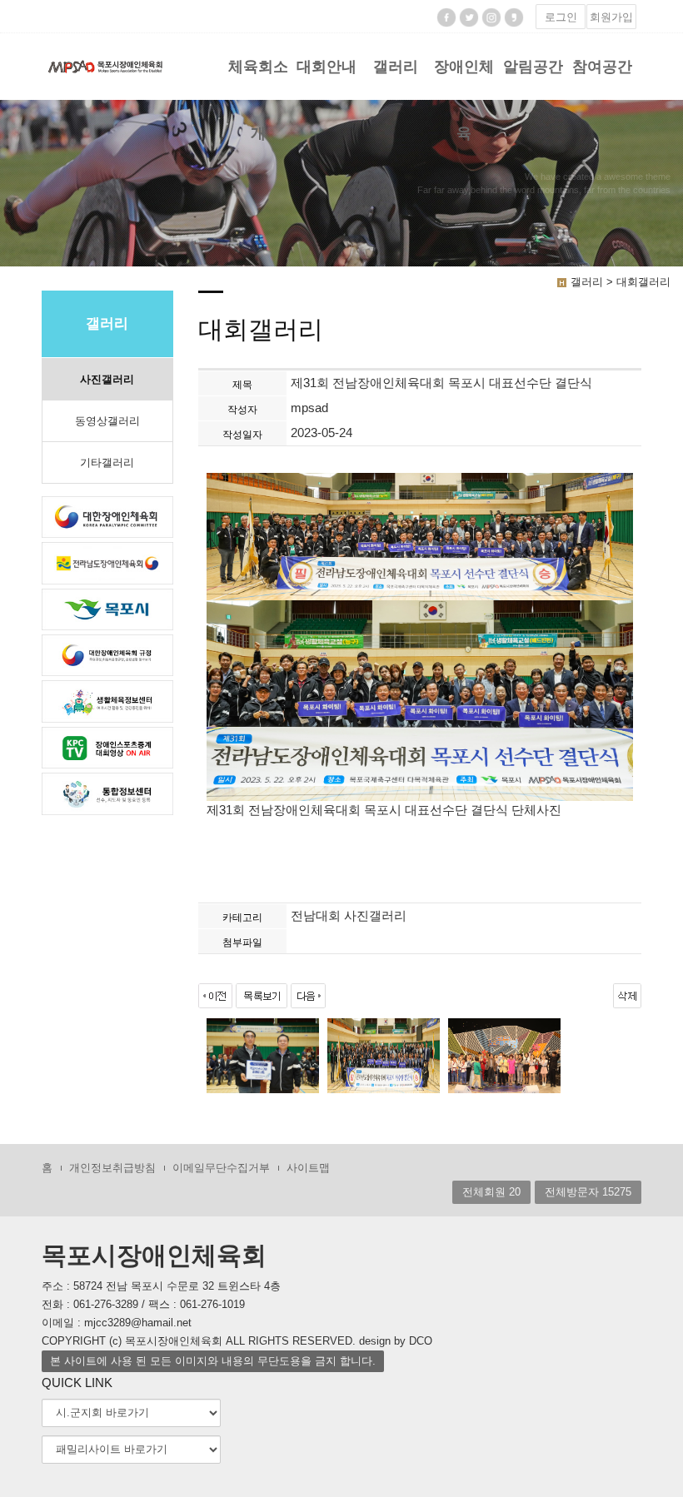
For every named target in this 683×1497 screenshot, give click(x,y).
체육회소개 (258, 79)
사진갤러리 (107, 379)
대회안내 (326, 66)
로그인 (561, 17)
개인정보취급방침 (112, 1167)
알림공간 (533, 66)
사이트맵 (308, 1167)
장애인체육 (464, 79)
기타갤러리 (107, 462)
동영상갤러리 (107, 421)
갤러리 (395, 66)
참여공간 (602, 66)
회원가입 (611, 17)
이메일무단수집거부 (221, 1167)
